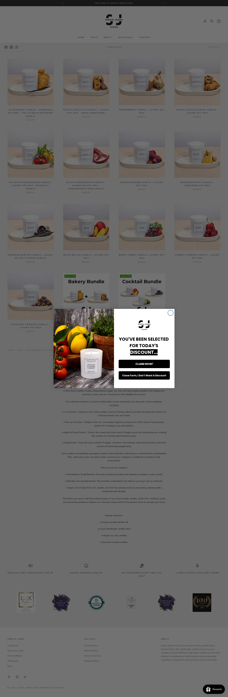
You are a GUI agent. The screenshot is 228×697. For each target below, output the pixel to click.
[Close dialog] (170, 313)
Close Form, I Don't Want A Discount (144, 375)
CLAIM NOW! (144, 364)
